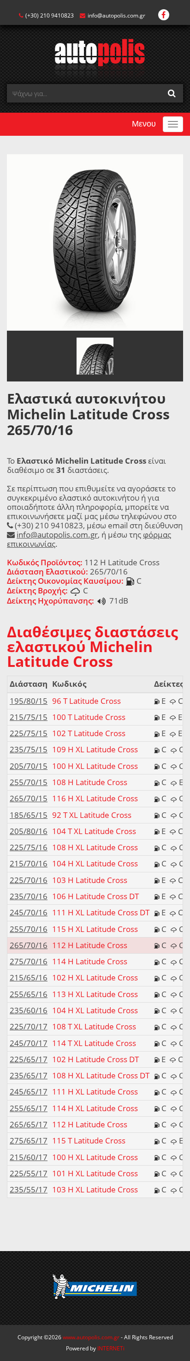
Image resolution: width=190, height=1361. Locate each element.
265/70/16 (29, 945)
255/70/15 (29, 782)
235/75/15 (29, 749)
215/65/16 (29, 977)
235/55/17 (29, 1189)
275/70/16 (29, 961)
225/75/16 (29, 847)
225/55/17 (29, 1173)
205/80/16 (29, 831)
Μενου (144, 123)
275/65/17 (29, 1140)
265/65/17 (29, 1124)
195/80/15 (29, 701)
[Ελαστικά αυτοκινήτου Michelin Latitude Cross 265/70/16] (95, 241)
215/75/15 (29, 717)
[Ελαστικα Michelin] (95, 1288)
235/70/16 (29, 896)
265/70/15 (29, 798)
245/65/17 (29, 1091)
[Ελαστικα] (95, 58)
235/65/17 (29, 1075)
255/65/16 (29, 994)
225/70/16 (29, 880)
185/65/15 (29, 815)
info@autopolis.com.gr (116, 15)
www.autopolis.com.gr (91, 1337)
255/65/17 (29, 1108)
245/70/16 (29, 912)
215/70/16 (29, 863)
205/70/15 (29, 766)
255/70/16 (29, 929)
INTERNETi (111, 1348)
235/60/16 (29, 1010)
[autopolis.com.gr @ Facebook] (164, 15)
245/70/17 (29, 1043)
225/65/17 (29, 1059)
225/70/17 (29, 1026)
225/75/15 (29, 733)
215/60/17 (29, 1157)
